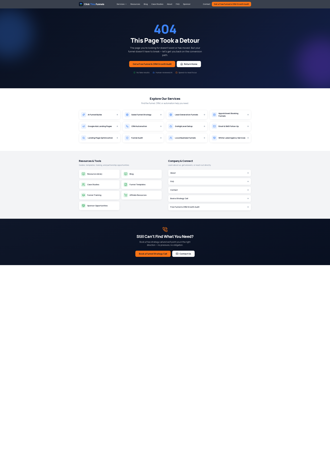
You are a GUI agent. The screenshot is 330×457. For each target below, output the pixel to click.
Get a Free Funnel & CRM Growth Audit (231, 4)
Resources (135, 4)
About (169, 4)
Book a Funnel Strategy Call (153, 253)
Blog (146, 4)
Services (121, 4)
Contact (206, 4)
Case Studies (157, 4)
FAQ (177, 4)
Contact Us (185, 253)
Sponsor (187, 4)
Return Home (190, 64)
